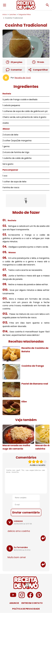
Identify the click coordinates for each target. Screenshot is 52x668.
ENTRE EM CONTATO (32, 603)
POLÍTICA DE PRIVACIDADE (26, 608)
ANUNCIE (14, 603)
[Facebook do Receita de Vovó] (30, 597)
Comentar (16, 69)
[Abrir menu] (5, 5)
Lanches (12, 14)
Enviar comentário (26, 512)
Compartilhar (40, 69)
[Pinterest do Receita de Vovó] (39, 597)
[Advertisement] (26, 200)
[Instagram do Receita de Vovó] (22, 597)
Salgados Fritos (24, 14)
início (5, 14)
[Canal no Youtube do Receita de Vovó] (13, 597)
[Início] (26, 5)
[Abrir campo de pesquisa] (47, 5)
